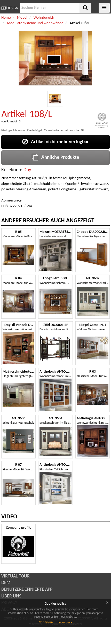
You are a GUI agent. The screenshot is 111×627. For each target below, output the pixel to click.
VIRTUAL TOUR (15, 576)
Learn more (65, 622)
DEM (5, 582)
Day (27, 170)
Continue (46, 622)
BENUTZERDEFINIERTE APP (26, 589)
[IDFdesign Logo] (9, 8)
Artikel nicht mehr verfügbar (58, 142)
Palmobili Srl (14, 121)
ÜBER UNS (11, 596)
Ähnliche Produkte (58, 157)
